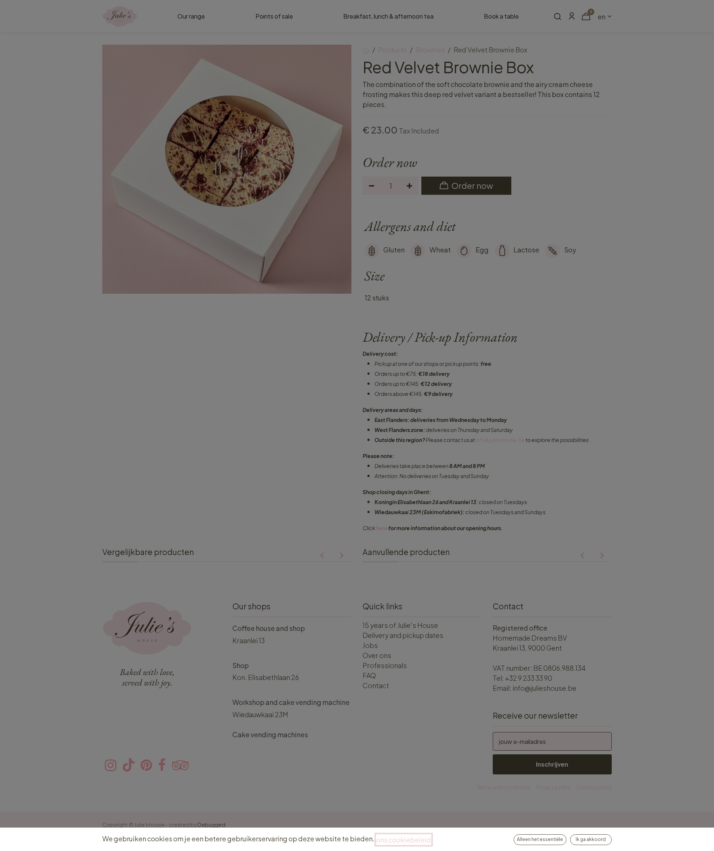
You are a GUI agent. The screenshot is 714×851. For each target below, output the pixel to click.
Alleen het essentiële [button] (540, 839)
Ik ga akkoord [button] (591, 839)
